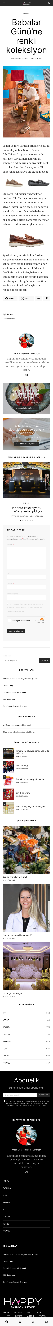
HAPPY (6, 1056)
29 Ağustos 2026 (36, 516)
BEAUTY (6, 1027)
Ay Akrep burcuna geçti (13, 725)
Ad (8, 573)
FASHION (26, 13)
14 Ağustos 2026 (9, 938)
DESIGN (6, 1034)
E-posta (10, 583)
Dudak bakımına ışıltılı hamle (15, 692)
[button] (20, 520)
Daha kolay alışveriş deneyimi (15, 706)
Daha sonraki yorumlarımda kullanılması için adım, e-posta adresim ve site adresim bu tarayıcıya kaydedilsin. (25, 607)
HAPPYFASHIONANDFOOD (20, 58)
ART (4, 1013)
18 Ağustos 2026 (22, 809)
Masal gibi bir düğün (12, 993)
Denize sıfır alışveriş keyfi (15, 877)
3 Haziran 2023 (36, 58)
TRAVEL (6, 1063)
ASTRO (6, 1020)
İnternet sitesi (12, 594)
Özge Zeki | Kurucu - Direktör (26, 1149)
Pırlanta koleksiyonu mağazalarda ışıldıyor (26, 509)
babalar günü (10, 318)
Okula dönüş (8, 685)
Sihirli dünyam (9, 699)
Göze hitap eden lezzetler (14, 732)
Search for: (7, 656)
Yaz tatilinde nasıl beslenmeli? (17, 935)
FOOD (27, 387)
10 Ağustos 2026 (9, 996)
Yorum (9, 545)
